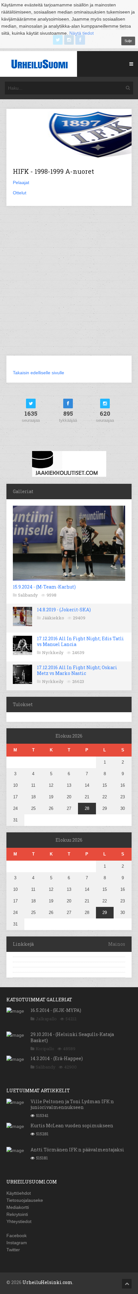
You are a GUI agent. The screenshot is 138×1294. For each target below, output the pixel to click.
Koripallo (45, 1048)
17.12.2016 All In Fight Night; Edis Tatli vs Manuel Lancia (80, 641)
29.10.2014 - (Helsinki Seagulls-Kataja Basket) (72, 1037)
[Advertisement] (69, 285)
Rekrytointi (17, 1214)
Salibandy (28, 595)
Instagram (16, 1242)
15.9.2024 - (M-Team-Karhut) (44, 587)
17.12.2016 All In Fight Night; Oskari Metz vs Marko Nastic (77, 670)
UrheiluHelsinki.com (47, 1282)
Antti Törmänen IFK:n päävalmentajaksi (77, 1150)
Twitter (13, 1249)
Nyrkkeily (53, 652)
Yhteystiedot (18, 1221)
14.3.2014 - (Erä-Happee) (56, 1058)
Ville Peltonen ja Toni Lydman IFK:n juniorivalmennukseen (72, 1104)
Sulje (128, 41)
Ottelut (19, 192)
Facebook (16, 1235)
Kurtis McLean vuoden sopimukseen (71, 1125)
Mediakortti (17, 1207)
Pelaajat (21, 182)
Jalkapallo (46, 1019)
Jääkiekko (53, 618)
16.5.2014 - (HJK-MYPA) (55, 1010)
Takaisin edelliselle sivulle (38, 372)
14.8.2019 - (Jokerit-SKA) (64, 610)
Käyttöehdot (18, 1193)
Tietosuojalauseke (24, 1200)
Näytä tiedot (81, 33)
